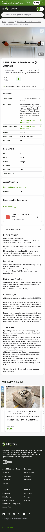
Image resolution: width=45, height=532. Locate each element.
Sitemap (5, 483)
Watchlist (27, 500)
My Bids (27, 497)
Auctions (11, 22)
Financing (27, 479)
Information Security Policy (12, 504)
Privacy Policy (7, 507)
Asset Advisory (29, 473)
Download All (8, 207)
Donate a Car (7, 476)
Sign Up (36, 3)
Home (4, 22)
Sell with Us (6, 479)
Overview (7, 94)
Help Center (7, 497)
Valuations (27, 476)
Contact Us (6, 493)
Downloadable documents (15, 200)
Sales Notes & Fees (12, 229)
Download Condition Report (13, 187)
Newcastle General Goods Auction (29, 22)
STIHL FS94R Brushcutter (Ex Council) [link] (15, 24)
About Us (6, 473)
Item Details (8, 149)
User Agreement (8, 500)
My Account (28, 493)
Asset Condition (10, 182)
